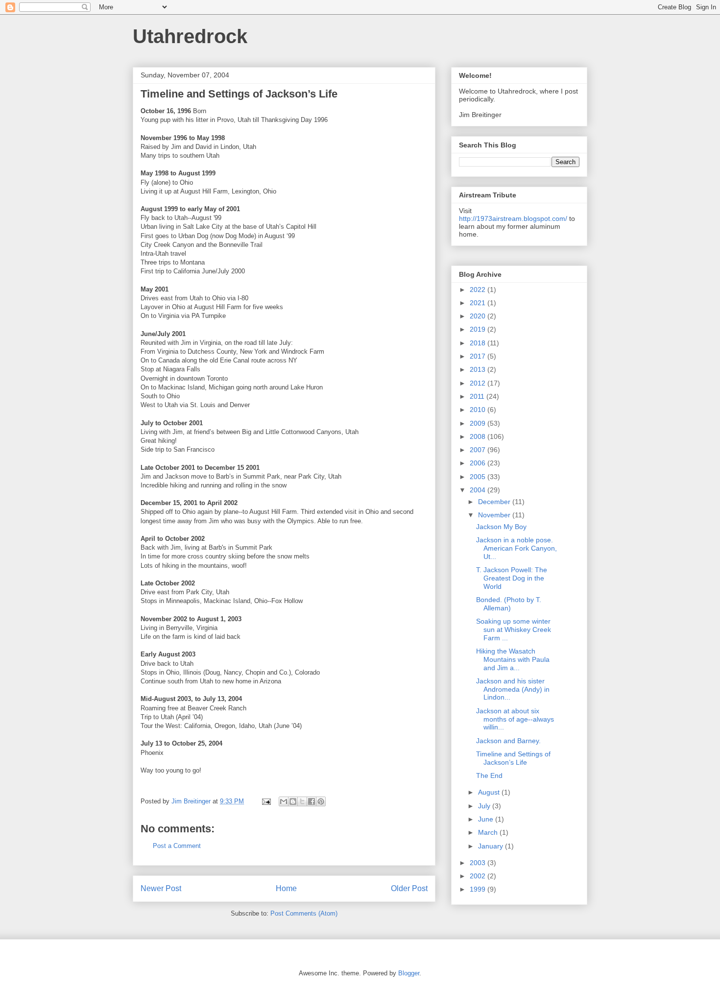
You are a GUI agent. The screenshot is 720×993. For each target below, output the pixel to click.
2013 (478, 369)
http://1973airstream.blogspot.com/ (513, 218)
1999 (478, 889)
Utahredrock (190, 36)
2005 (478, 477)
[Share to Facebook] (311, 801)
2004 (478, 490)
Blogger (408, 973)
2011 (478, 396)
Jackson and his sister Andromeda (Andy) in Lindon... (513, 689)
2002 (478, 876)
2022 (478, 289)
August (490, 792)
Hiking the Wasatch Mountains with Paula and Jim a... (513, 659)
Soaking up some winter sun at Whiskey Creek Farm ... (513, 629)
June (486, 819)
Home (286, 888)
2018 (478, 343)
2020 (478, 316)
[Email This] (283, 801)
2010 (478, 409)
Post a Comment (177, 845)
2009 (478, 423)
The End (489, 775)
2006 (478, 463)
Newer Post (161, 888)
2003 (478, 863)
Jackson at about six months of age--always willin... (515, 719)
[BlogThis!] (293, 801)
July (485, 806)
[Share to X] (302, 801)
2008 (478, 436)
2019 (478, 329)
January (491, 846)
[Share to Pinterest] (321, 801)
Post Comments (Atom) (303, 913)
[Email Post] (266, 801)
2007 (478, 450)
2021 (478, 303)
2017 (478, 356)
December (495, 502)
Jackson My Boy (501, 527)
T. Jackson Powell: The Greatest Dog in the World (511, 578)
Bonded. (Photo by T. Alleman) (508, 604)
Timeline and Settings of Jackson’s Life (513, 758)
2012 (478, 383)
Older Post (409, 888)
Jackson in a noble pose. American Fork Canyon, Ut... (516, 548)
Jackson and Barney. (508, 741)
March (489, 832)
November (495, 515)
